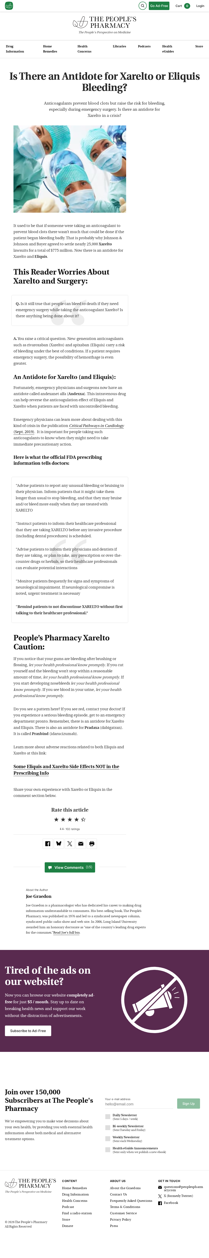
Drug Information (15, 49)
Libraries (119, 46)
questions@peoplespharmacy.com (183, 1188)
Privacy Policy (120, 1219)
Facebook (171, 1203)
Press (114, 1226)
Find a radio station (77, 1213)
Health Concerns (84, 49)
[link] (48, 844)
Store (199, 46)
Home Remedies (50, 49)
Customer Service (123, 1213)
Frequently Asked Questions (131, 1201)
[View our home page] (9, 6)
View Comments (73, 867)
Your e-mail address (117, 1099)
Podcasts (144, 46)
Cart (182, 6)
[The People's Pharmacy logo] (104, 23)
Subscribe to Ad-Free (28, 1031)
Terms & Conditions (125, 1207)
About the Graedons (125, 1188)
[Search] (143, 6)
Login (200, 6)
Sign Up (188, 1104)
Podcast (68, 1207)
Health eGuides (168, 49)
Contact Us (118, 1194)
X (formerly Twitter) (178, 1196)
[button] (92, 844)
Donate (67, 1226)
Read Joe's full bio (66, 932)
